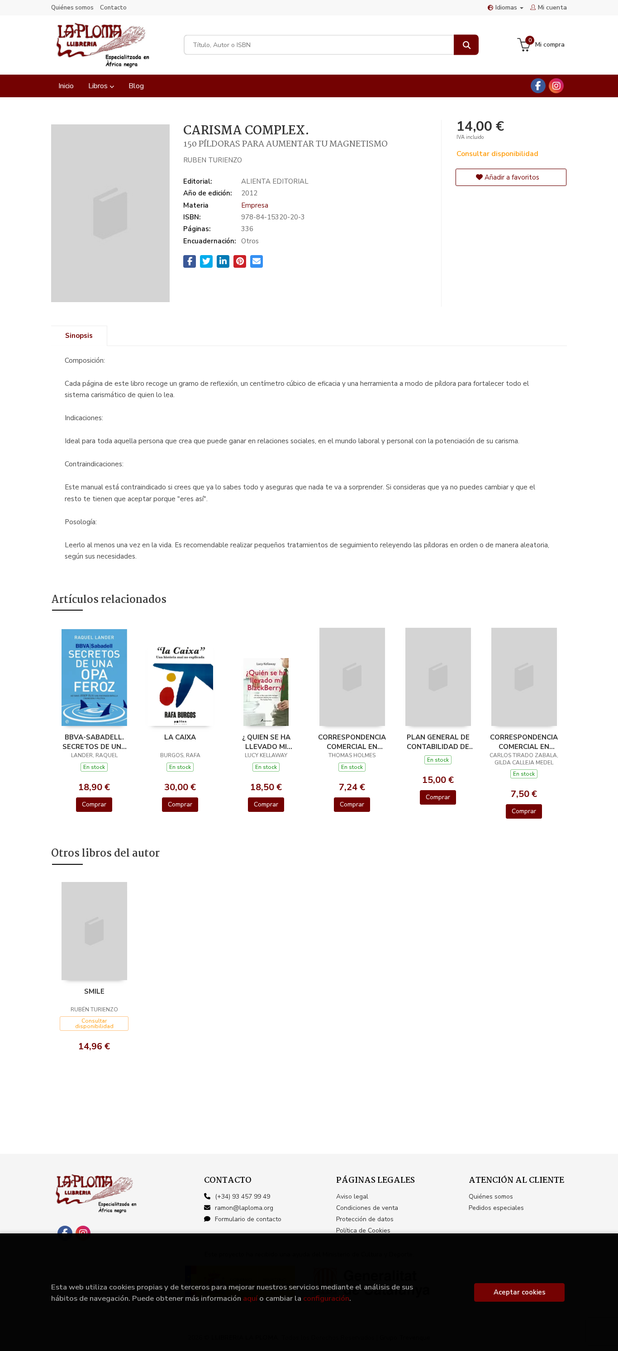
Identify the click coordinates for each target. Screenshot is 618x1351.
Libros (98, 86)
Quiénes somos (72, 8)
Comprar (94, 804)
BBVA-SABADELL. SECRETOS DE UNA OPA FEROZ (94, 742)
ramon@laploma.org (244, 1208)
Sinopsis (79, 335)
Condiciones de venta (367, 1208)
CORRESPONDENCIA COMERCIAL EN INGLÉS (352, 742)
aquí (250, 1298)
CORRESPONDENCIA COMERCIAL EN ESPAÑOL (524, 742)
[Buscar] (466, 45)
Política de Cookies (363, 1230)
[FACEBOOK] (538, 85)
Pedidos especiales (496, 1208)
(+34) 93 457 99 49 (242, 1196)
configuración (326, 1298)
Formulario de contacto (248, 1219)
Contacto (113, 8)
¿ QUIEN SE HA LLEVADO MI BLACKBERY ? (266, 742)
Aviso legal (352, 1196)
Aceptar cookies (520, 1292)
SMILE (94, 991)
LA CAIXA (180, 737)
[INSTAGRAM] (556, 85)
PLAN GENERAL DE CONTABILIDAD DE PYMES (438, 742)
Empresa (254, 205)
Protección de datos (365, 1219)
